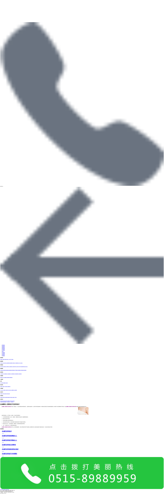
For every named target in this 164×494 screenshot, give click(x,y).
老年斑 (5, 397)
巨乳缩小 (26, 366)
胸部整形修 (23, 366)
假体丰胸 (14, 366)
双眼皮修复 (6, 359)
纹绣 (2, 351)
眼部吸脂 (25, 370)
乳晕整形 (4, 366)
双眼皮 (1, 359)
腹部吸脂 (4, 370)
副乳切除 (1, 366)
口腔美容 (3, 350)
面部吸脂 (1, 370)
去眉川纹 (6, 390)
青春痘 (1, 393)
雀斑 (3, 397)
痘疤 (3, 393)
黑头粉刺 (8, 393)
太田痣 (16, 397)
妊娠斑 (13, 397)
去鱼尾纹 (15, 390)
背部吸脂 (22, 370)
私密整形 (3, 349)
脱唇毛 (4, 386)
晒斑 (7, 397)
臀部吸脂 (13, 370)
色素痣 (11, 397)
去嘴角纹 (12, 390)
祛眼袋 (4, 359)
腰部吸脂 (10, 370)
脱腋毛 (1, 386)
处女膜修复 (5, 377)
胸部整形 (3, 346)
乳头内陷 (17, 366)
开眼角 (12, 359)
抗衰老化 (3, 355)
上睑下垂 (9, 359)
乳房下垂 (19, 366)
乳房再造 (7, 366)
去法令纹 (1, 390)
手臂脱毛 (6, 386)
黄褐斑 (1, 397)
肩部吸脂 (19, 370)
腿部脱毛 (9, 386)
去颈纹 (4, 390)
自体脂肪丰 (11, 366)
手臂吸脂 (16, 370)
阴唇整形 (11, 377)
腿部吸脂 (7, 370)
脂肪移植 (3, 348)
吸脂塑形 (3, 347)
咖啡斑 (9, 397)
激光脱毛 (3, 352)
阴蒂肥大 (1, 377)
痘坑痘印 (5, 393)
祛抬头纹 (9, 390)
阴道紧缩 (8, 377)
